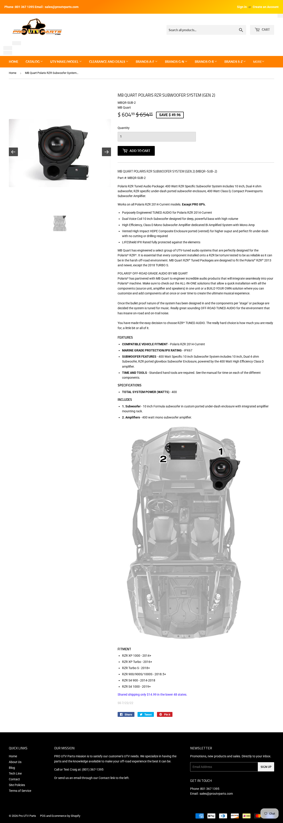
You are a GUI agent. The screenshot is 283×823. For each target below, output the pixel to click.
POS (43, 815)
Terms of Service (20, 790)
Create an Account (266, 7)
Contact (14, 779)
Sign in (242, 7)
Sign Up (266, 767)
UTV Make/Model (64, 61)
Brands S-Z (233, 61)
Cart (265, 29)
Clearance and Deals (107, 61)
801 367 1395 (209, 788)
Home (13, 61)
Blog (12, 767)
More (257, 61)
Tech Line (15, 773)
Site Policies (17, 785)
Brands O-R (204, 61)
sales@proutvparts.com (216, 793)
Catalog (33, 61)
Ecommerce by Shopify (66, 815)
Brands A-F (145, 61)
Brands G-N (175, 61)
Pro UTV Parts (27, 815)
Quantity (124, 128)
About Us (15, 762)
